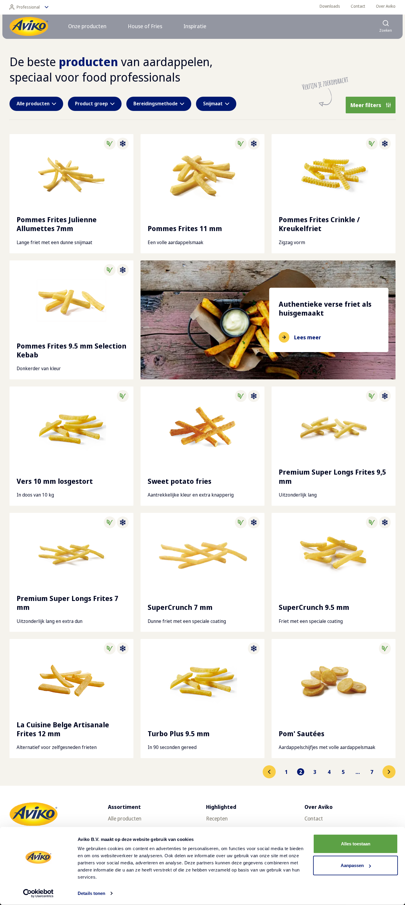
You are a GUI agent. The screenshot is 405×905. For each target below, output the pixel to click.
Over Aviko (386, 6)
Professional (28, 7)
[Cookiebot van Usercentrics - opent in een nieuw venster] (38, 893)
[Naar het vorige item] (269, 771)
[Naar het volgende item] (389, 771)
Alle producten (124, 818)
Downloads (330, 6)
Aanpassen (352, 865)
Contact (358, 6)
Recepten (217, 818)
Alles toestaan (355, 843)
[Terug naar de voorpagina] (28, 26)
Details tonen (91, 893)
